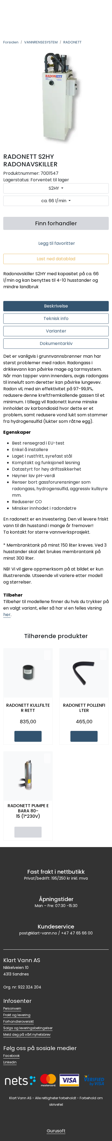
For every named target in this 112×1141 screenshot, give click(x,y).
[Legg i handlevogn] (28, 736)
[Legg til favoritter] (47, 655)
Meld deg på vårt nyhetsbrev (27, 1034)
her (7, 614)
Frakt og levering (16, 1015)
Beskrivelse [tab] (56, 306)
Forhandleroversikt (18, 1021)
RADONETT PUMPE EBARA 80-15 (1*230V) (28, 811)
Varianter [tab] (56, 331)
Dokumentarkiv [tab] (56, 343)
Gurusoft (56, 1131)
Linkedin (10, 1062)
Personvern (12, 1008)
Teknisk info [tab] (56, 318)
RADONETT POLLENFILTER (84, 708)
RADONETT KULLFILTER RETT (28, 708)
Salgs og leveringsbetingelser (27, 1028)
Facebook (11, 1055)
